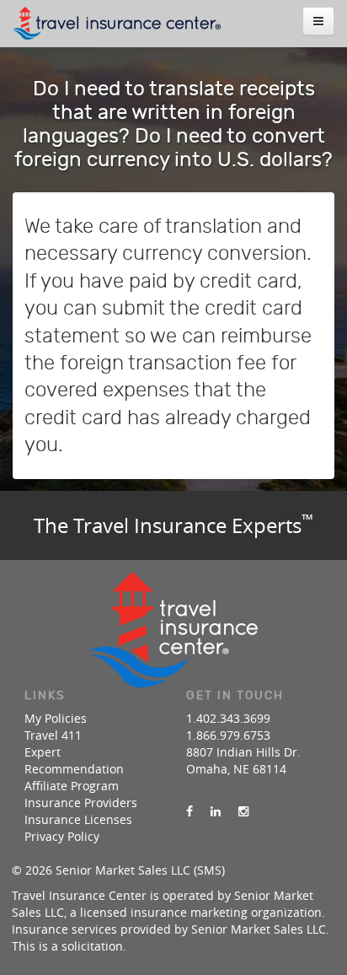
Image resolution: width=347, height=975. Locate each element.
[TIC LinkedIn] (216, 811)
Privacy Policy (61, 836)
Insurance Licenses (78, 819)
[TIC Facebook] (189, 811)
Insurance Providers (80, 803)
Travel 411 (53, 735)
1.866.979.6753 (228, 735)
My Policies (55, 718)
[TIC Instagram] (243, 811)
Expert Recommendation (74, 760)
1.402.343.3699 (228, 718)
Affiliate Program (71, 786)
